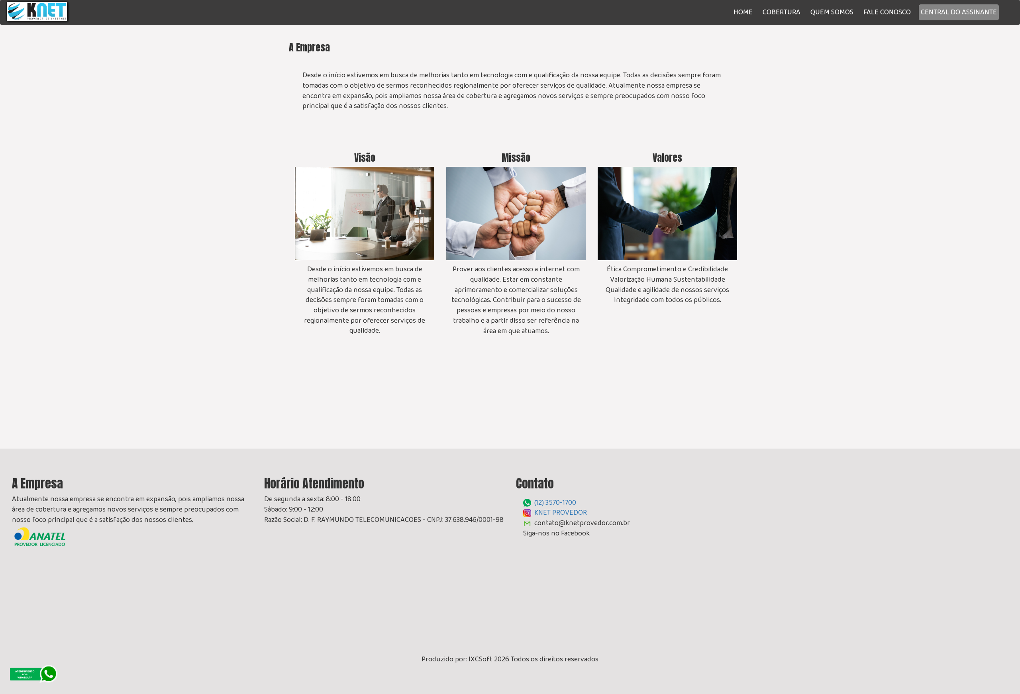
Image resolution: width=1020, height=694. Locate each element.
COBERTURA (781, 12)
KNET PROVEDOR (560, 512)
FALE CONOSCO (887, 12)
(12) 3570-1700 (555, 502)
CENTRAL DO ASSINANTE (959, 12)
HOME (743, 12)
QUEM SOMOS (831, 12)
